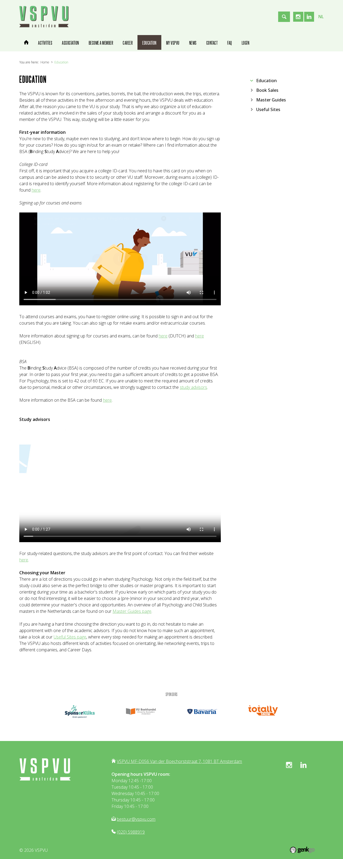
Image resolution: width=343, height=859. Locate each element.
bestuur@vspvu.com (136, 819)
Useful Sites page (70, 637)
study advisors (193, 387)
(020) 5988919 (131, 832)
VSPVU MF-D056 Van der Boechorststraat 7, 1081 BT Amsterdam (179, 761)
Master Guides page (132, 611)
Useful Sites (268, 109)
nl (321, 17)
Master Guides (271, 99)
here (36, 190)
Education (61, 62)
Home (44, 62)
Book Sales (267, 90)
